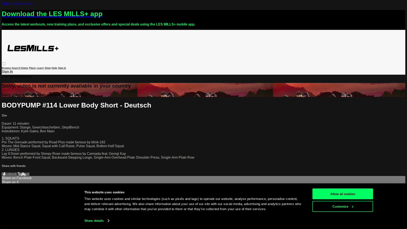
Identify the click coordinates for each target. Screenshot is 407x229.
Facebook (10, 174)
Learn (40, 68)
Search (16, 68)
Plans (32, 68)
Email (25, 174)
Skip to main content (17, 3)
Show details (94, 220)
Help (54, 68)
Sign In (7, 71)
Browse (7, 68)
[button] (4, 63)
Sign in (62, 68)
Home (24, 68)
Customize (340, 206)
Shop (48, 68)
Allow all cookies (342, 194)
